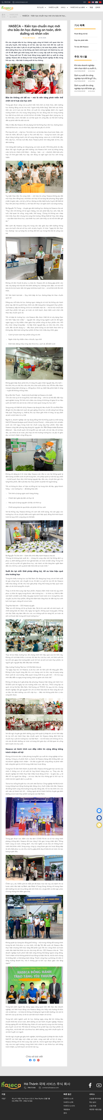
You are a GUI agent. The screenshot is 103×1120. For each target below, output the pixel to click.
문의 (65, 1113)
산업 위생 (92, 1106)
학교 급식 (92, 1102)
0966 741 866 (7, 2)
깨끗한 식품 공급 (95, 1109)
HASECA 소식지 (69, 1106)
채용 (91, 7)
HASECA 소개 (68, 1099)
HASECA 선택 (53, 7)
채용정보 (67, 1109)
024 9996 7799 (17, 1101)
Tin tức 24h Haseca (81, 47)
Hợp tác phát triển (81, 40)
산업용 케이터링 (95, 1099)
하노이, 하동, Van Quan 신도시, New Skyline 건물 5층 (31, 1099)
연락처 (97, 7)
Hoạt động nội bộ (81, 34)
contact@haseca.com (21, 2)
